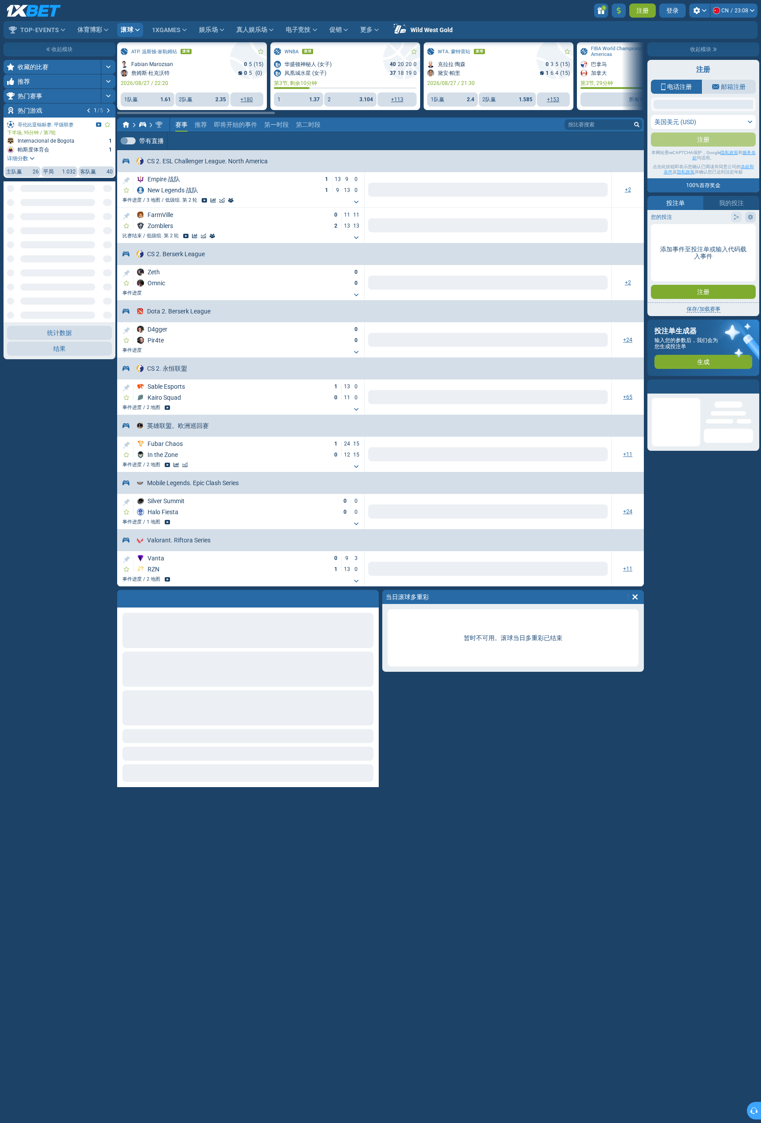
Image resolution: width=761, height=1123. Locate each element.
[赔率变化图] (221, 201)
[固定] (126, 181)
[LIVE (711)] (126, 125)
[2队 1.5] (502, 343)
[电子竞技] (142, 125)
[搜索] (637, 124)
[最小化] (108, 274)
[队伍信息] (230, 201)
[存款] (619, 11)
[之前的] (88, 110)
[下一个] (108, 110)
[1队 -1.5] (443, 343)
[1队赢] (351, 191)
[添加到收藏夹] (107, 124)
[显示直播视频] (98, 124)
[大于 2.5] (536, 343)
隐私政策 (729, 152)
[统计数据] (213, 201)
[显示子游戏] (326, 203)
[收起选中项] (97, 202)
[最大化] (108, 67)
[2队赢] (410, 191)
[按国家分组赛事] (108, 202)
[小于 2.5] (595, 343)
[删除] (635, 604)
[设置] (699, 11)
